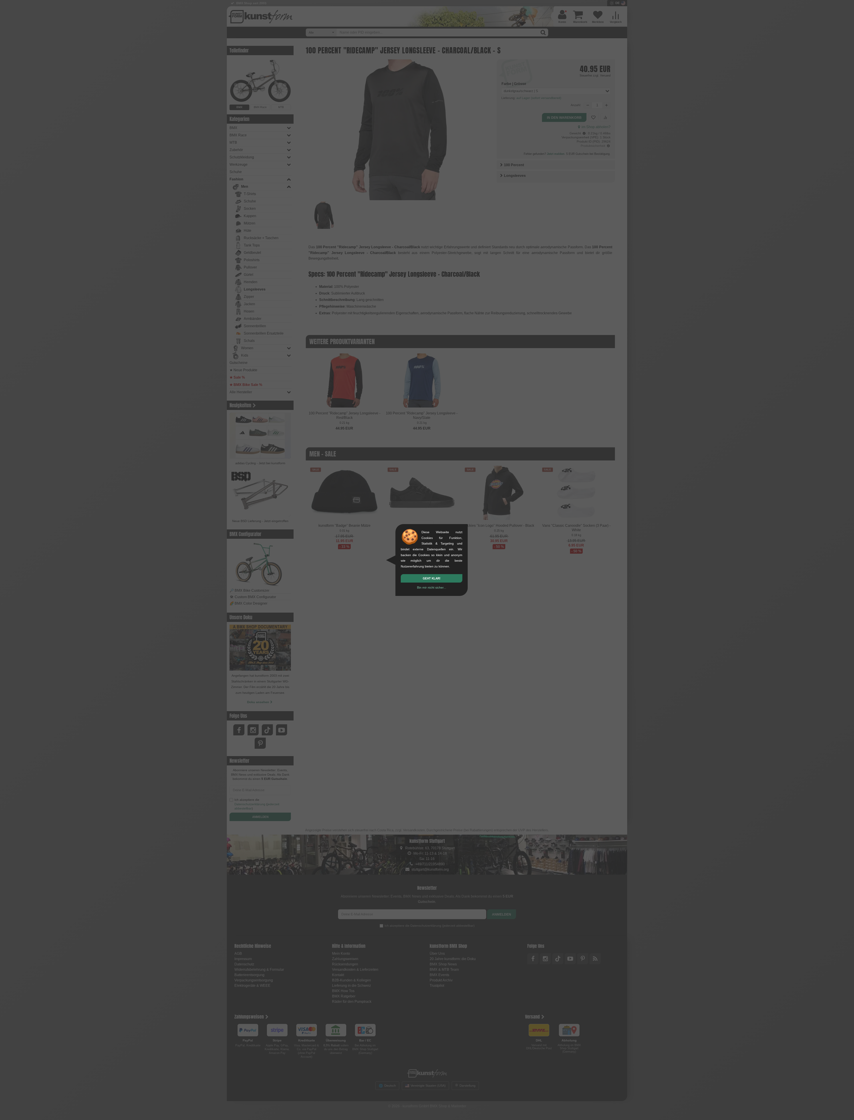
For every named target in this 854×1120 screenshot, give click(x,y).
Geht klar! (431, 578)
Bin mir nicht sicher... (431, 587)
